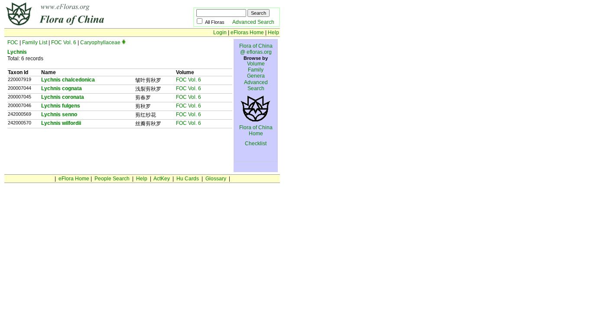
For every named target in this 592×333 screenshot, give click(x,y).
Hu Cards (187, 179)
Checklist (256, 143)
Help (273, 32)
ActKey (161, 179)
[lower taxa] (124, 42)
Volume (256, 64)
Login (220, 32)
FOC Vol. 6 (63, 42)
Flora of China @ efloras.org (256, 49)
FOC (12, 42)
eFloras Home (247, 32)
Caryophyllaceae (100, 42)
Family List (34, 42)
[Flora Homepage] (85, 25)
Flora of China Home (256, 130)
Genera (256, 76)
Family (255, 70)
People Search (112, 179)
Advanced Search (253, 22)
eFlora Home (74, 179)
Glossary (215, 179)
